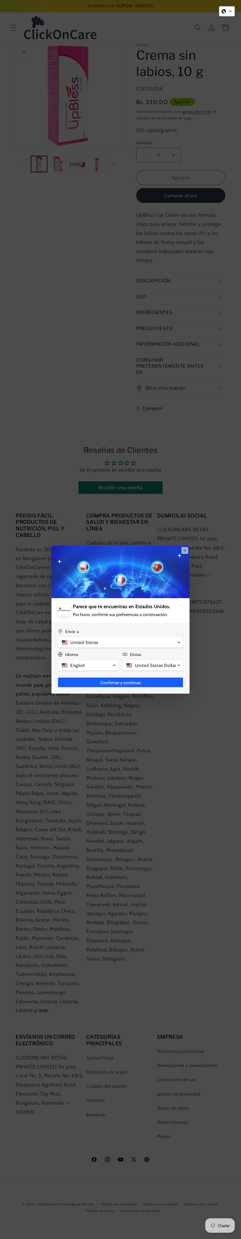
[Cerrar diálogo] (184, 550)
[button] (227, 11)
